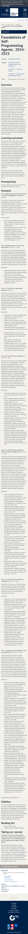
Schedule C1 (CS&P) (13, 62)
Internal (14, 905)
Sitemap (14, 908)
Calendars (14, 903)
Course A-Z (5, 32)
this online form (18, 850)
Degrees (3, 884)
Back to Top (14, 898)
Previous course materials (11, 881)
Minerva (3, 888)
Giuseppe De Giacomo (14, 59)
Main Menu (22, 20)
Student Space (10, 24)
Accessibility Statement (14, 912)
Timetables (7, 878)
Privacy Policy (6, 5)
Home (2, 24)
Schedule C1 (11, 69)
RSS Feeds (14, 907)
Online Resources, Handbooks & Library (13, 886)
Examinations (5, 889)
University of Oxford (13, 932)
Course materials (8, 880)
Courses (18, 24)
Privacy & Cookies (14, 910)
